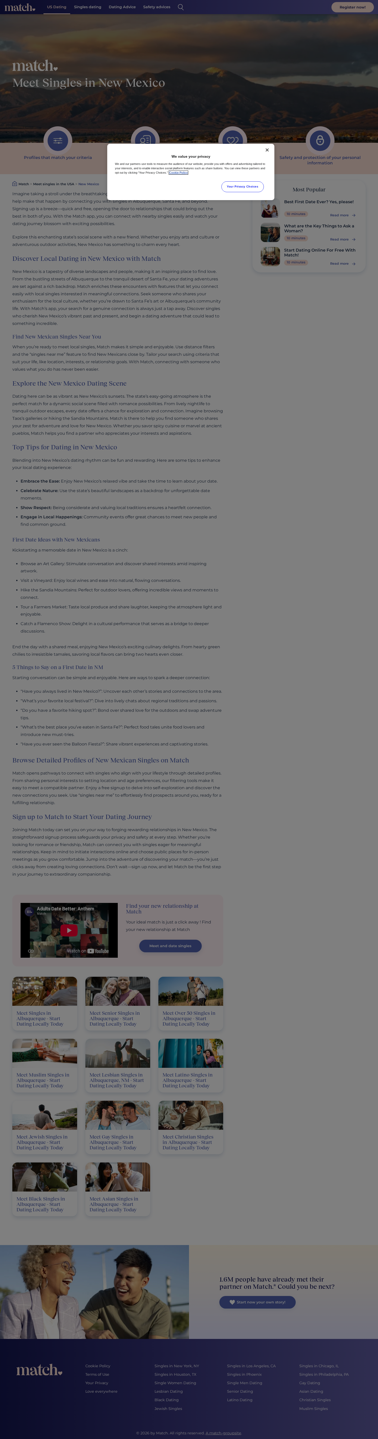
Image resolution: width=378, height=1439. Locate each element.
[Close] (267, 150)
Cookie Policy (178, 172)
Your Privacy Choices (242, 186)
